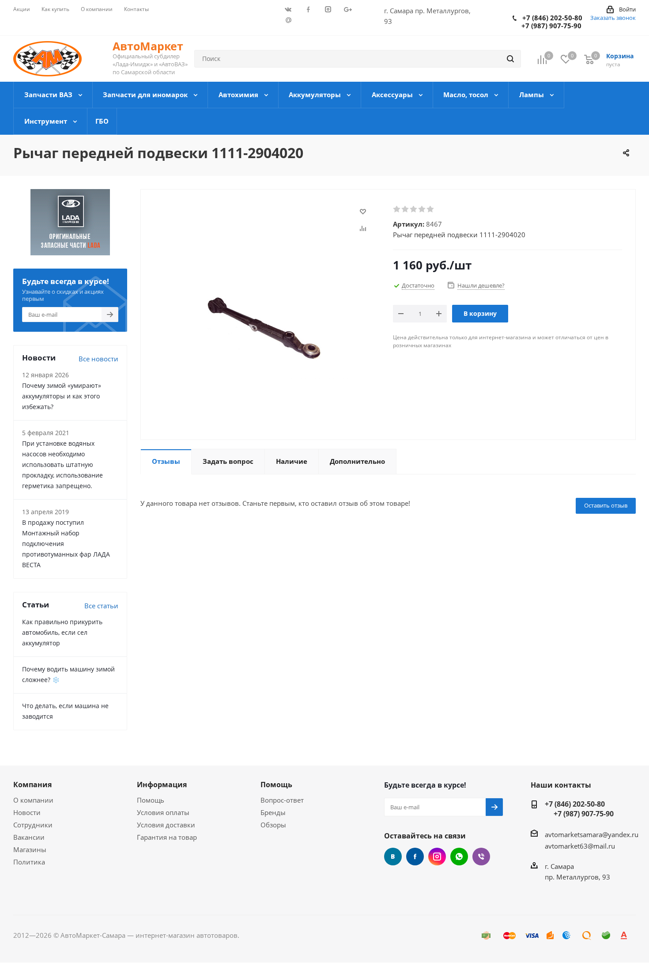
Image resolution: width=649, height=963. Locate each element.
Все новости (98, 358)
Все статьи (101, 605)
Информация (162, 784)
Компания (32, 784)
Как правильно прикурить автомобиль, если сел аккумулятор (62, 632)
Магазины (29, 849)
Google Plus (288, 20)
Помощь (150, 800)
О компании (33, 800)
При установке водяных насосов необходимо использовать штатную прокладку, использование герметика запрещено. (62, 464)
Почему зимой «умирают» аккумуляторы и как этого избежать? (61, 396)
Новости (27, 812)
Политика (29, 861)
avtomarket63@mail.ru (580, 846)
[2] (405, 209)
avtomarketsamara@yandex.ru (591, 834)
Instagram (437, 856)
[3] (414, 209)
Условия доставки (166, 824)
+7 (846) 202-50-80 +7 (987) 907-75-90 (547, 21)
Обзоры (273, 824)
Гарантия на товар (167, 837)
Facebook (415, 856)
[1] (397, 209)
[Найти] (510, 59)
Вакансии (29, 837)
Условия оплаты (163, 812)
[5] (430, 209)
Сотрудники (33, 824)
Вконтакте (393, 856)
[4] (422, 209)
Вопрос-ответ (282, 800)
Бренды (273, 812)
